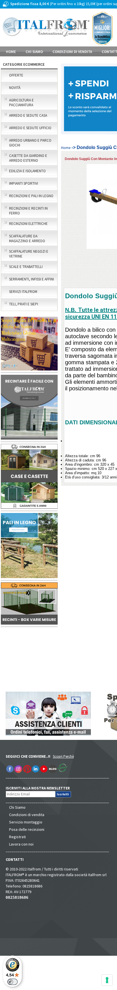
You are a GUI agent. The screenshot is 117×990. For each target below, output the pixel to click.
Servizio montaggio (25, 822)
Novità (14, 87)
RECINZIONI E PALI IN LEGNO (31, 195)
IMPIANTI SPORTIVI (23, 183)
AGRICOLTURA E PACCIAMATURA (21, 102)
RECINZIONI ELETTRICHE (28, 223)
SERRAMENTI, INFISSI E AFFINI (31, 279)
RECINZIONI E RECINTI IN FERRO (28, 211)
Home (11, 51)
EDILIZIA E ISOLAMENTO (27, 171)
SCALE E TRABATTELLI (26, 266)
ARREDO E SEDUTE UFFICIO (30, 127)
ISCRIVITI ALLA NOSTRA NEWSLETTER (41, 788)
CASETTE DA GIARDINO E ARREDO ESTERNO (28, 158)
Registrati (17, 836)
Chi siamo (34, 51)
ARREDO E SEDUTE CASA (28, 115)
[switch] (12, 982)
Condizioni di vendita (26, 814)
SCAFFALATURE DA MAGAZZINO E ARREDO (27, 238)
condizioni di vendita (72, 51)
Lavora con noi (21, 844)
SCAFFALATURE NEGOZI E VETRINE (28, 254)
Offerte (16, 75)
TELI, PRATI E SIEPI (23, 304)
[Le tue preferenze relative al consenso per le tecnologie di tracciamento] (107, 980)
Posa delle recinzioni (26, 829)
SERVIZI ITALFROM (23, 291)
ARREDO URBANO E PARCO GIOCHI (30, 143)
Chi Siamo (17, 807)
